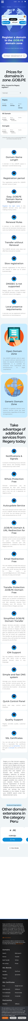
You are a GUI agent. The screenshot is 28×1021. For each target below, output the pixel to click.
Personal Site (18, 992)
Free (3, 986)
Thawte (4, 978)
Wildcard (17, 989)
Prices (16, 963)
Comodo (11, 747)
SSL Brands (6, 968)
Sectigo (4, 971)
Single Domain (19, 986)
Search (4, 953)
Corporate (17, 996)
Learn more (12, 1015)
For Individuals (6, 992)
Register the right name (11, 206)
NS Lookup (5, 963)
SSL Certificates (8, 982)
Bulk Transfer (5, 960)
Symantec (17, 746)
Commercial (5, 996)
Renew (4, 956)
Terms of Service (19, 943)
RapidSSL (5, 974)
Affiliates (17, 1004)
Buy (13, 839)
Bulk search (18, 953)
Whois (16, 960)
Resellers (4, 1004)
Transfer (17, 956)
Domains (6, 950)
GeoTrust (17, 971)
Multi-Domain (6, 989)
